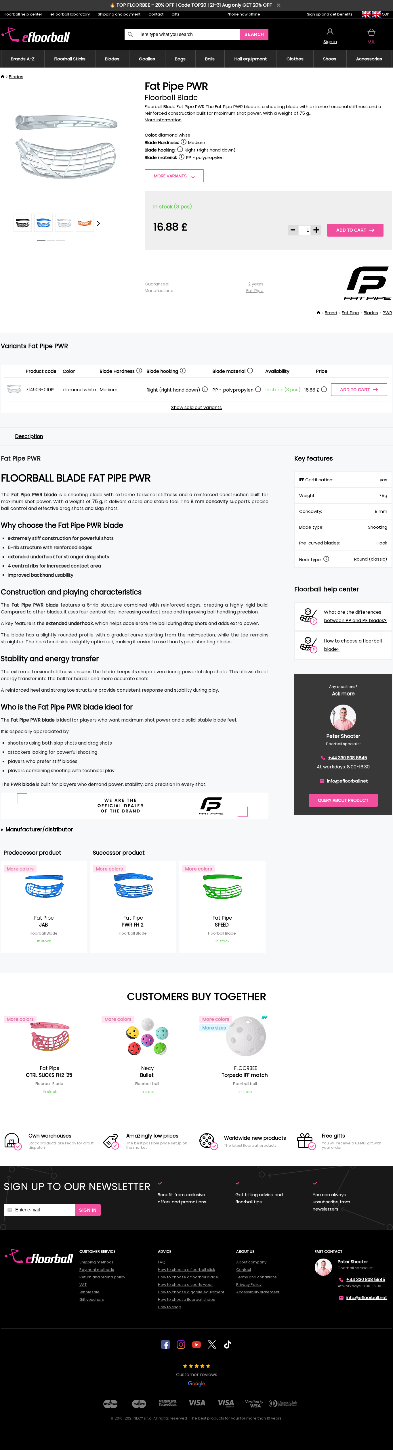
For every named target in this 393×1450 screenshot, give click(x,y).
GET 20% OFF (257, 5)
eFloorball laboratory (70, 14)
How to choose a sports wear (185, 1284)
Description (29, 436)
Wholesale (89, 1292)
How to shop (169, 1307)
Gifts (175, 14)
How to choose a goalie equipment (191, 1292)
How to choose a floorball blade (188, 1277)
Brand (331, 313)
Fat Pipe (255, 290)
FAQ (161, 1262)
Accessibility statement (257, 1292)
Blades (16, 77)
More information (163, 120)
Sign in (87, 1210)
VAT (83, 1284)
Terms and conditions (256, 1277)
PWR (387, 313)
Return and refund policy (102, 1277)
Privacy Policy (249, 1284)
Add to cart (351, 230)
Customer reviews (196, 1374)
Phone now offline (243, 14)
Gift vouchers (91, 1299)
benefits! (345, 14)
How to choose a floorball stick (186, 1269)
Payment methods (96, 1269)
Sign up (314, 14)
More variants (170, 176)
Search (254, 34)
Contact (155, 14)
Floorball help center (23, 14)
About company (251, 1262)
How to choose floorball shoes (186, 1299)
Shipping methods (96, 1262)
